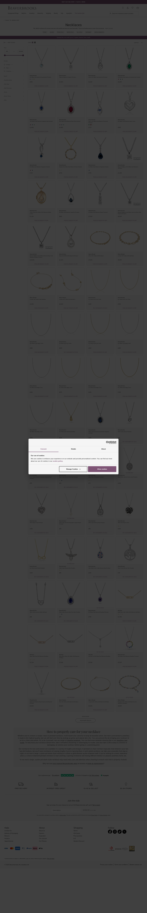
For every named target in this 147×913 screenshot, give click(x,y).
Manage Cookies (72, 469)
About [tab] (103, 449)
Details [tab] (73, 449)
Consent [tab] (43, 449)
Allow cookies (102, 469)
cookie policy (58, 461)
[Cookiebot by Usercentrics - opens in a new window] (107, 442)
